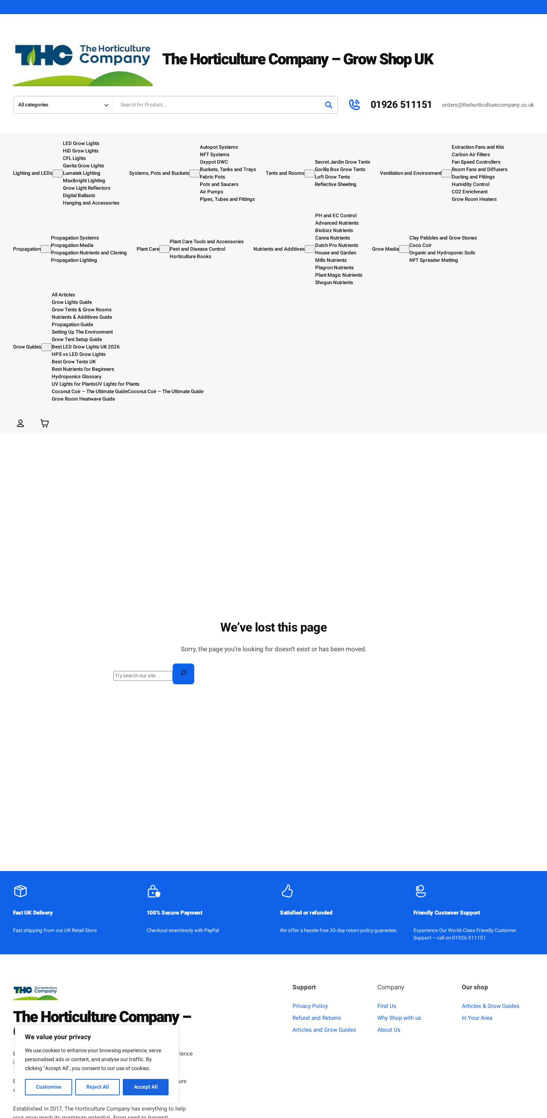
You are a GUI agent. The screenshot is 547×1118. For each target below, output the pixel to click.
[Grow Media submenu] (404, 249)
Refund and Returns (316, 1018)
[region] (97, 1064)
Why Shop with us (399, 1018)
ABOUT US (33, 7)
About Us (388, 1030)
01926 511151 (401, 104)
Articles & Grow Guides (490, 1006)
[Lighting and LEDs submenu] (57, 173)
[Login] (20, 423)
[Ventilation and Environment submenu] (446, 173)
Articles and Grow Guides (324, 1030)
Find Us (386, 1006)
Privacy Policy (310, 1006)
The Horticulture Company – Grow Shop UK (297, 59)
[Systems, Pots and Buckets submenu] (194, 173)
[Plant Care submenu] (164, 249)
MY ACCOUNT (122, 7)
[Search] (328, 104)
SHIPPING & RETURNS (75, 7)
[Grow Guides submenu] (46, 347)
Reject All (97, 1087)
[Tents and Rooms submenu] (309, 173)
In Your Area (477, 1018)
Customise (48, 1087)
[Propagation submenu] (46, 249)
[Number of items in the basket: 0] (44, 423)
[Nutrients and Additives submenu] (310, 249)
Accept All (146, 1087)
